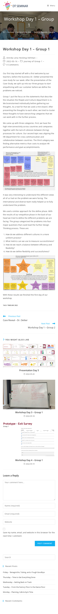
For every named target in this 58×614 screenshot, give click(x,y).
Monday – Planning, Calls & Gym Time (18, 592)
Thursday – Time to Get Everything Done (19, 577)
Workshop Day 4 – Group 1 (29, 460)
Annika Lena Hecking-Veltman (20, 58)
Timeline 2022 (12, 305)
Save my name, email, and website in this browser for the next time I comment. (29, 534)
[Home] (4, 32)
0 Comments (12, 64)
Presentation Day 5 (29, 370)
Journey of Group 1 (33, 61)
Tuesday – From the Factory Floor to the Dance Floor (24, 587)
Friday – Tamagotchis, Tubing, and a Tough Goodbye (24, 572)
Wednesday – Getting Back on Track (17, 582)
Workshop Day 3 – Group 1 (29, 412)
